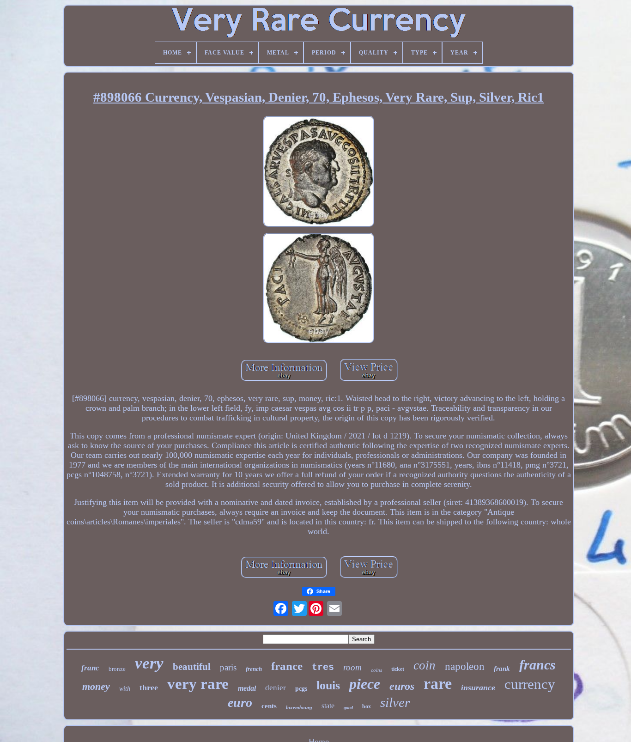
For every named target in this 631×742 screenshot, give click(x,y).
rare (438, 683)
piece (364, 683)
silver (395, 702)
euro (240, 702)
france (287, 666)
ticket (397, 669)
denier (275, 687)
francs (537, 664)
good (348, 707)
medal (247, 688)
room (352, 667)
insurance (478, 687)
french (254, 668)
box (366, 706)
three (149, 687)
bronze (117, 668)
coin (424, 665)
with (124, 688)
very (149, 663)
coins (376, 670)
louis (328, 685)
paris (228, 667)
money (96, 686)
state (328, 706)
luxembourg (299, 707)
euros (401, 686)
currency (529, 684)
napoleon (465, 666)
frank (502, 668)
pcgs (301, 688)
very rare (198, 683)
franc (90, 667)
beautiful (192, 666)
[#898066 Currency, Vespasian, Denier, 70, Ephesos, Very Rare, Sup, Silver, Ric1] (318, 172)
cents (269, 706)
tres (323, 667)
